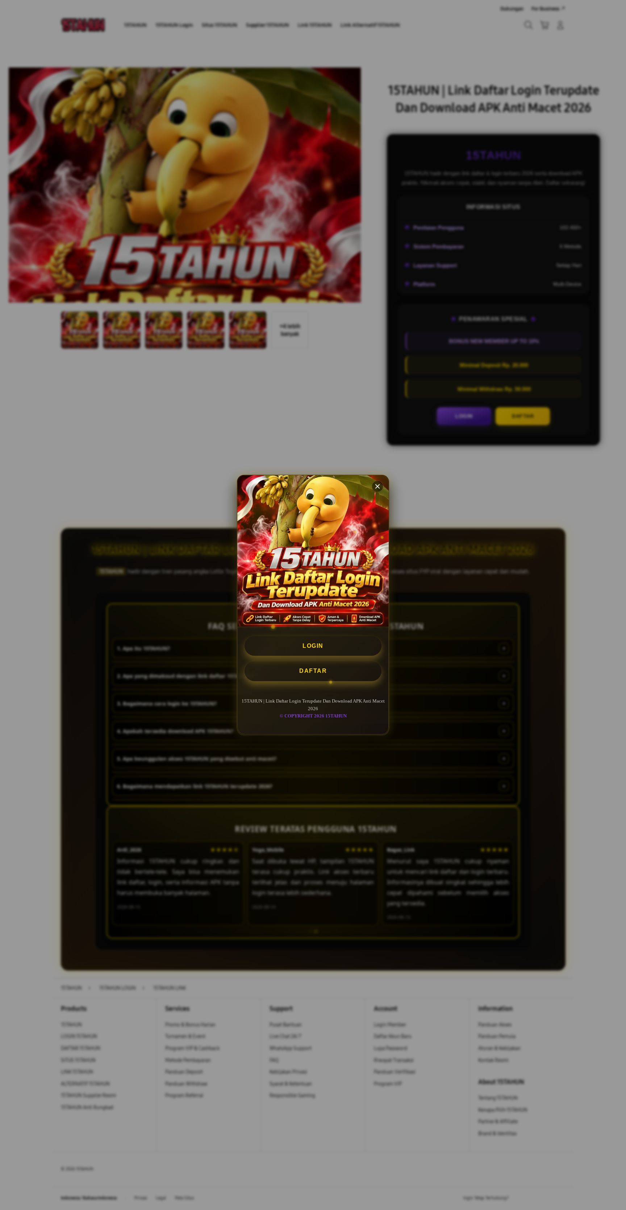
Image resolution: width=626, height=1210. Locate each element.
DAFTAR (313, 671)
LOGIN (313, 646)
